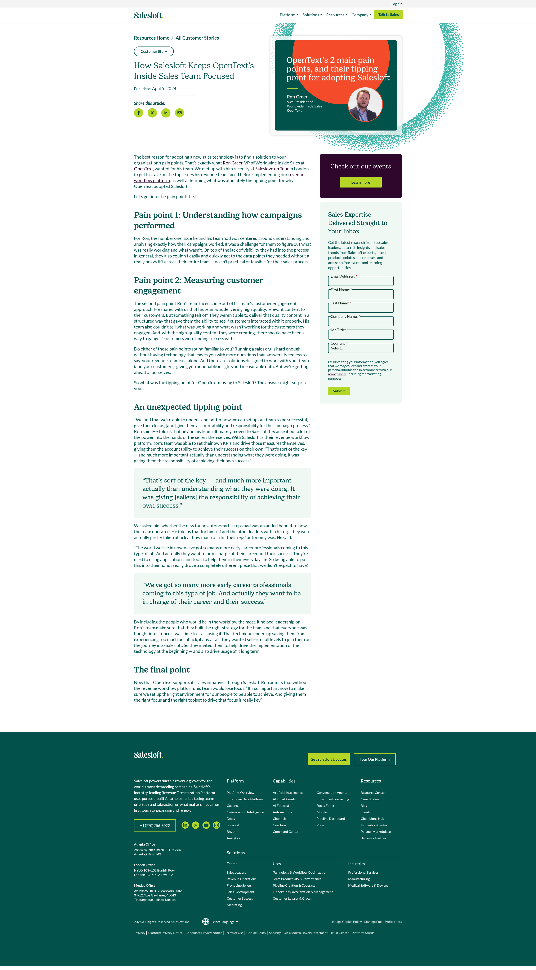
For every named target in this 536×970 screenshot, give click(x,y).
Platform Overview (240, 792)
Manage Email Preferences (383, 921)
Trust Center (340, 933)
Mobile (322, 812)
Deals (231, 818)
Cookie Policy (256, 933)
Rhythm (232, 831)
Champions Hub (372, 818)
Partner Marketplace (376, 831)
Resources (335, 14)
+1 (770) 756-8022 (155, 825)
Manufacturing (359, 879)
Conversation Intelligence (245, 812)
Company (360, 14)
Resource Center (373, 792)
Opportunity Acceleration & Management (303, 892)
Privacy (140, 933)
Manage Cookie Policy (346, 921)
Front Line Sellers (239, 885)
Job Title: (339, 329)
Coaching (279, 825)
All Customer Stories (197, 38)
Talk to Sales (388, 14)
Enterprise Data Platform (245, 799)
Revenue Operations (241, 879)
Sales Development (240, 892)
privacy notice (337, 374)
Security (275, 933)
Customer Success (240, 898)
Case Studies (370, 799)
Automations (282, 812)
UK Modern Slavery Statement (306, 933)
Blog (364, 805)
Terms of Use (234, 933)
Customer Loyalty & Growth (293, 898)
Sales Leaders (236, 872)
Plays (320, 825)
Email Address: (344, 276)
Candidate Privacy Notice (204, 933)
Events (366, 812)
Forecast (233, 825)
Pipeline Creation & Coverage (294, 885)
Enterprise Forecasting (333, 799)
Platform (287, 14)
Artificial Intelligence (288, 792)
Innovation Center (374, 825)
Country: (339, 343)
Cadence (233, 805)
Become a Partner (373, 838)
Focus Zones (326, 805)
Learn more (360, 182)
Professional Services (363, 872)
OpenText (143, 168)
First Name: (341, 289)
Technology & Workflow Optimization (300, 872)
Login (395, 4)
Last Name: (341, 303)
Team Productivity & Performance (297, 879)
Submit (339, 391)
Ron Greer (232, 162)
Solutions (311, 14)
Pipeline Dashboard (331, 818)
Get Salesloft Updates (329, 759)
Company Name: (345, 316)
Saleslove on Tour (272, 168)
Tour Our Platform (375, 759)
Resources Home (151, 38)
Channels (279, 818)
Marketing (234, 905)
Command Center (286, 831)
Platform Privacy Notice (165, 933)
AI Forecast (281, 805)
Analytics (233, 838)
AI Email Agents (284, 799)
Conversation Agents (332, 792)
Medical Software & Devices (368, 885)
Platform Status (363, 933)
